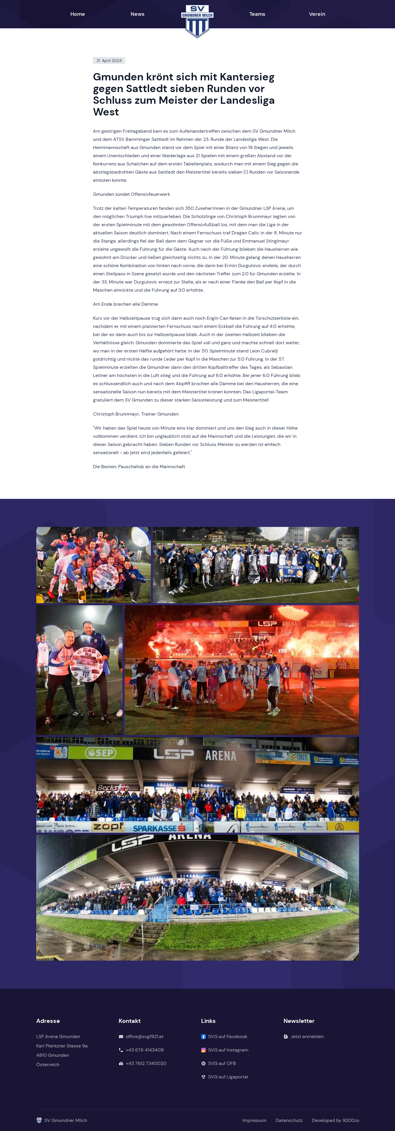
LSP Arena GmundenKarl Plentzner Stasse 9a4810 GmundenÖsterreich (62, 1050)
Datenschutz (289, 1120)
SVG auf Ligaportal (228, 1077)
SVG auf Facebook (227, 1036)
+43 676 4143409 (145, 1050)
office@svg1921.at (144, 1036)
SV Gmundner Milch (65, 1120)
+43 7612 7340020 (146, 1063)
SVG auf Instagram (228, 1050)
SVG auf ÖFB (222, 1063)
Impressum (254, 1120)
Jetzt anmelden (307, 1036)
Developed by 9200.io (335, 1120)
